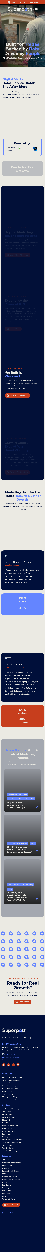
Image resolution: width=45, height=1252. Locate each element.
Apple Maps (6, 1112)
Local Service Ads (8, 1131)
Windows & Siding (8, 1199)
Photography (6, 1137)
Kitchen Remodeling (9, 1177)
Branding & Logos (8, 1114)
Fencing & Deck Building (10, 1171)
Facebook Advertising (10, 1126)
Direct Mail (6, 1120)
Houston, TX (25, 1050)
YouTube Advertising (9, 1151)
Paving (4, 1182)
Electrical (5, 1168)
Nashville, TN (15, 1050)
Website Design (8, 1148)
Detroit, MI (36, 1047)
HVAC (4, 1174)
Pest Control (6, 1185)
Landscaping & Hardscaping (12, 1179)
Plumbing (5, 1188)
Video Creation (7, 1145)
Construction (7, 1165)
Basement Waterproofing (11, 1163)
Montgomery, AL (26, 1047)
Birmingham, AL (7, 1047)
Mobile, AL (17, 1047)
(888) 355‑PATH (8, 1213)
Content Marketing (9, 1117)
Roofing (5, 1196)
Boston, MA (6, 1050)
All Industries (6, 1160)
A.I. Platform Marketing (10, 1109)
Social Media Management (11, 1142)
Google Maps (7, 1128)
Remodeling (6, 1191)
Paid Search (6, 1134)
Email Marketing (8, 1123)
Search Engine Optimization (12, 1140)
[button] (36, 9)
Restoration (6, 1193)
